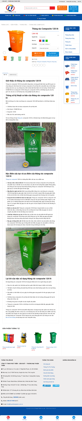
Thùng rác (17, 15)
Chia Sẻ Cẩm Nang (48, 373)
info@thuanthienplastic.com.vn (15, 404)
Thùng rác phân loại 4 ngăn (8, 347)
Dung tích (34, 48)
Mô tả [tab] (5, 74)
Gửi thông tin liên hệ (48, 382)
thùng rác (19, 118)
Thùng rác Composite (36, 24)
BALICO (54, 408)
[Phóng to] (4, 52)
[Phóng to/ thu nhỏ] (5, 412)
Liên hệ (79, 1)
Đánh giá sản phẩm (48, 370)
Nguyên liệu (34, 36)
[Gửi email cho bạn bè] (38, 65)
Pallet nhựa (42, 18)
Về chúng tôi (62, 1)
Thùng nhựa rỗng (71, 15)
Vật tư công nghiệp (30, 15)
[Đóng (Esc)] (1, 412)
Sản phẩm (14, 24)
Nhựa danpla (45, 15)
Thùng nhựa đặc (58, 15)
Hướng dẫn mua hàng (71, 1)
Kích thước (34, 44)
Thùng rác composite (11, 179)
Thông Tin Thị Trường (49, 367)
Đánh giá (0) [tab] (13, 74)
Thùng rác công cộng (51, 61)
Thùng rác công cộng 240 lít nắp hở (37, 347)
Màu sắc (34, 40)
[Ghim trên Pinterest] (41, 65)
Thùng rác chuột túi (21, 346)
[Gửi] (52, 8)
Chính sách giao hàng (49, 379)
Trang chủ (8, 15)
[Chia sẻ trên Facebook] (33, 65)
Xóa (58, 35)
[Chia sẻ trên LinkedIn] (44, 65)
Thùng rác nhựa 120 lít (51, 347)
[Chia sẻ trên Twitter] (36, 65)
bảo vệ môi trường (10, 317)
